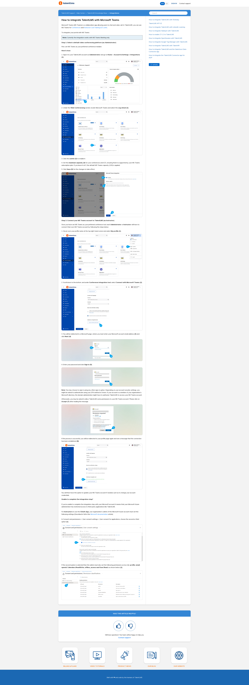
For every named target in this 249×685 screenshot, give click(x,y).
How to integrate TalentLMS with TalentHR (164, 45)
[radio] (118, 626)
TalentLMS (138, 677)
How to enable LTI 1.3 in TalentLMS (161, 34)
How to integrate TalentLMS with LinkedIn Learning (167, 27)
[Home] (66, 4)
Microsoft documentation (99, 514)
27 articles (154, 65)
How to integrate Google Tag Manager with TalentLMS (168, 42)
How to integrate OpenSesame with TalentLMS (165, 38)
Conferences (76, 27)
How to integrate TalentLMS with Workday (164, 20)
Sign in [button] (174, 3)
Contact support (185, 3)
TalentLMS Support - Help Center (73, 13)
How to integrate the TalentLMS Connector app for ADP (167, 56)
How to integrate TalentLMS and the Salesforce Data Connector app (167, 50)
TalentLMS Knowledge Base (97, 13)
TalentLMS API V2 (155, 23)
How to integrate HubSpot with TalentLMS (164, 31)
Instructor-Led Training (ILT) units (95, 27)
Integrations (114, 13)
